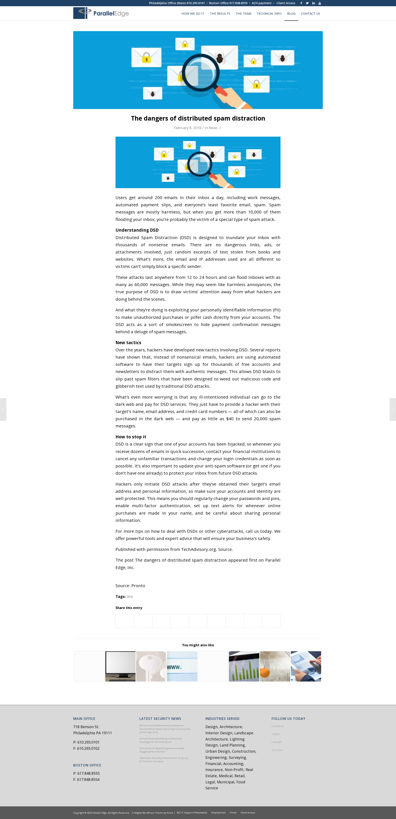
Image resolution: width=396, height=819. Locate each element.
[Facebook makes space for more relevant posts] (393, 409)
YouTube (277, 750)
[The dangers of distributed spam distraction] (198, 70)
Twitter (276, 734)
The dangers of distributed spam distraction (198, 118)
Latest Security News (160, 719)
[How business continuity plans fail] (275, 666)
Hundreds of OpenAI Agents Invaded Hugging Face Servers (161, 750)
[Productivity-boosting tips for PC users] (120, 666)
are (130, 596)
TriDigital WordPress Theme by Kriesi (152, 812)
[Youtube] (320, 3)
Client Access (286, 3)
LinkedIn (277, 742)
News (213, 127)
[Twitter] (307, 3)
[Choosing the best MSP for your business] (213, 666)
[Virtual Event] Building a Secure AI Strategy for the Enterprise (160, 740)
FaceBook (278, 726)
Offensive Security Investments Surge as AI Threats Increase (163, 759)
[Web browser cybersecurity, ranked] (182, 666)
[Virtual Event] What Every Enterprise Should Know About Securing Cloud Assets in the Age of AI (164, 729)
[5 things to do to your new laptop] (3, 409)
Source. (225, 549)
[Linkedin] (313, 3)
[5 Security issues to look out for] (151, 666)
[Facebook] (301, 3)
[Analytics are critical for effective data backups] (306, 666)
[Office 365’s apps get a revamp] (89, 666)
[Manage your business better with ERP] (244, 666)
